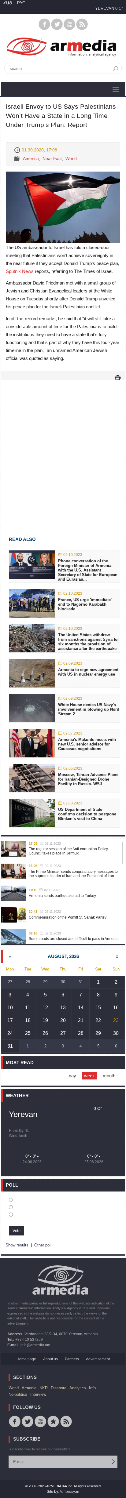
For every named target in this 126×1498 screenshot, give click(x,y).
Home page (26, 1359)
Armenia (29, 1388)
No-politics (18, 1394)
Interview (38, 1394)
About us (50, 1359)
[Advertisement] (63, 449)
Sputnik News (20, 271)
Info (92, 1388)
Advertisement (98, 1359)
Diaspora (58, 1388)
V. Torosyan (69, 1491)
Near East (52, 158)
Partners (72, 1359)
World (71, 158)
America (31, 158)
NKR (43, 1388)
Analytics (77, 1388)
